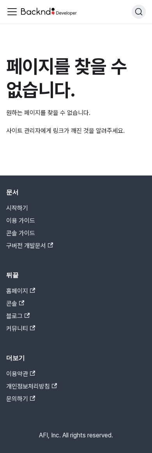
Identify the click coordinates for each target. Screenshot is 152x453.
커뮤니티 (17, 328)
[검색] (139, 12)
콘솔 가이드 (20, 233)
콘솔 (11, 303)
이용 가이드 (20, 220)
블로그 (14, 316)
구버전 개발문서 (26, 245)
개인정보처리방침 (28, 386)
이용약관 (17, 374)
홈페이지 (17, 291)
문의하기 (17, 399)
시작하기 (17, 208)
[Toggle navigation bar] (12, 12)
